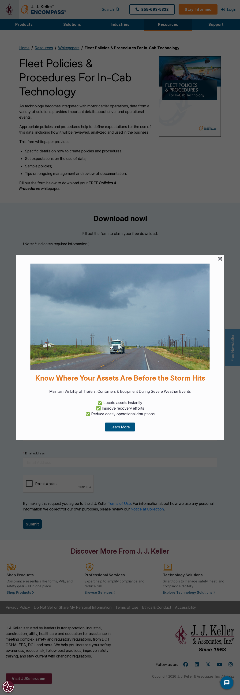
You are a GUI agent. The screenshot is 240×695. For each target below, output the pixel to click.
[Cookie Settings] (8, 687)
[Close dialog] (220, 259)
